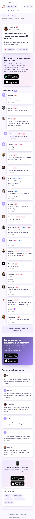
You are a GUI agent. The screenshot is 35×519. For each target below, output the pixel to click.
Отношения (8, 499)
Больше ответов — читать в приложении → (17, 329)
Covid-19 (7, 495)
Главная (9, 3)
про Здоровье (9, 503)
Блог (18, 10)
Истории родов (19, 499)
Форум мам (15, 16)
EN (31, 6)
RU (24, 6)
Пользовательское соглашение (17, 517)
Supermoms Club (6, 16)
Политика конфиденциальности (17, 514)
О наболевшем (17, 495)
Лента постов (11, 6)
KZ (28, 6)
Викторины (10, 10)
